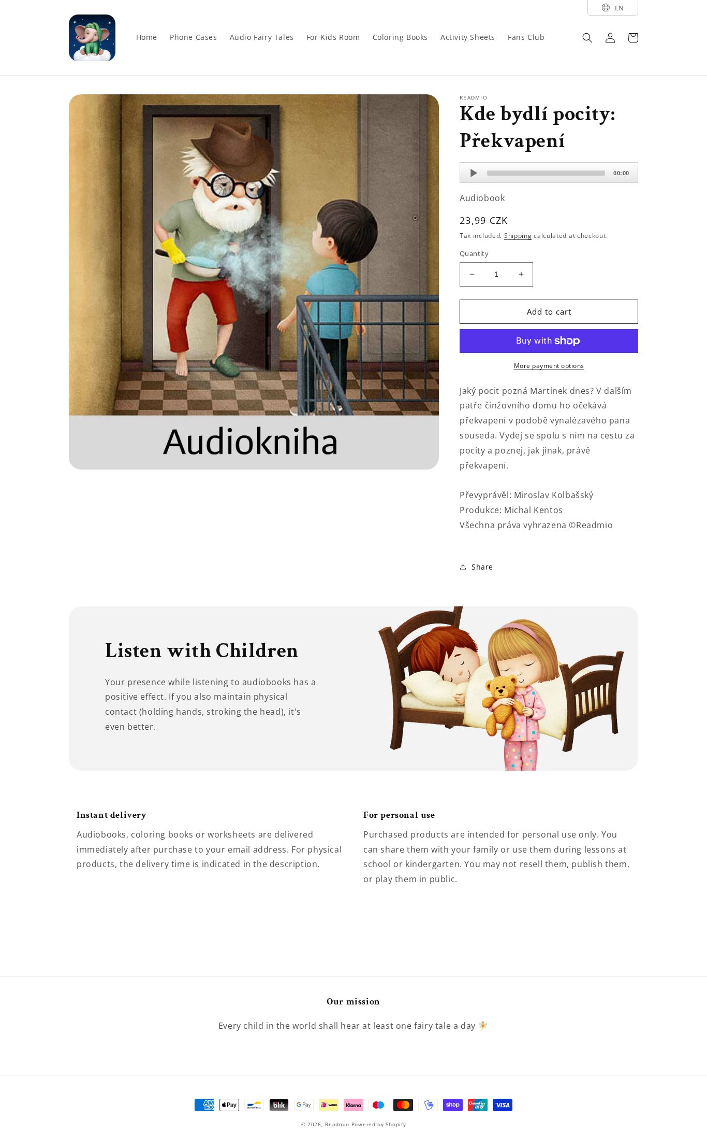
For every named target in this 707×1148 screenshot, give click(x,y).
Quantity (474, 253)
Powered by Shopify (378, 1124)
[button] (587, 37)
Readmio (337, 1124)
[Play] (473, 173)
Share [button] (482, 567)
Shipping (518, 235)
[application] (549, 172)
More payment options (549, 365)
